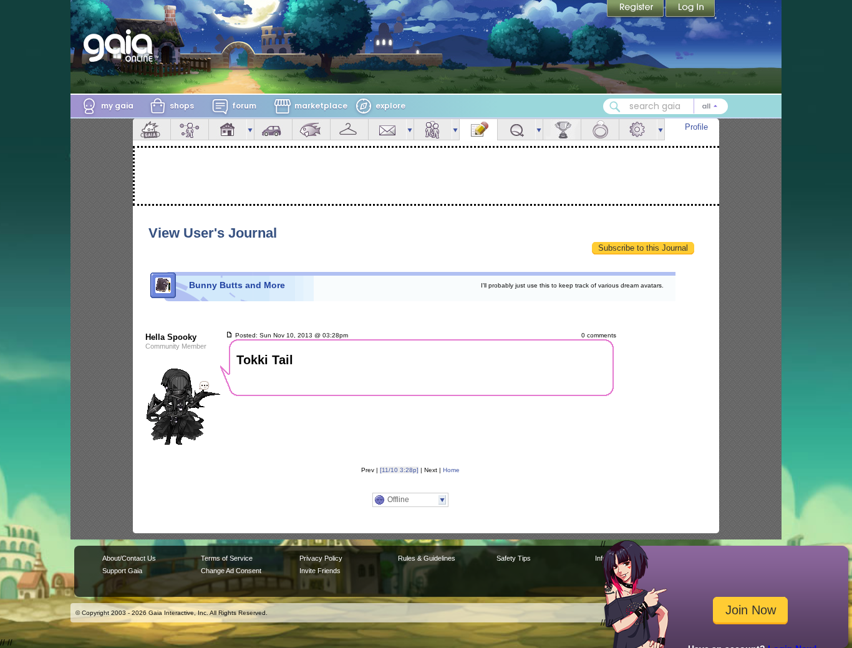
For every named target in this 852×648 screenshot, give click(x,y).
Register (636, 9)
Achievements (562, 129)
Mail (387, 129)
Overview (151, 129)
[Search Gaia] (615, 106)
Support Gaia (122, 570)
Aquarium (311, 129)
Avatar (189, 129)
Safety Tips (513, 558)
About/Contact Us (129, 558)
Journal (478, 129)
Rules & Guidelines (426, 558)
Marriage (600, 129)
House (227, 129)
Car (273, 129)
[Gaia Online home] (121, 45)
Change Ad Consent (231, 570)
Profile (696, 127)
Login (690, 9)
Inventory (349, 129)
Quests (516, 129)
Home (451, 470)
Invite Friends (320, 570)
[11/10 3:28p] (399, 470)
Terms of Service (227, 558)
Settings (638, 129)
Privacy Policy (320, 558)
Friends (433, 129)
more (250, 129)
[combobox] (665, 106)
